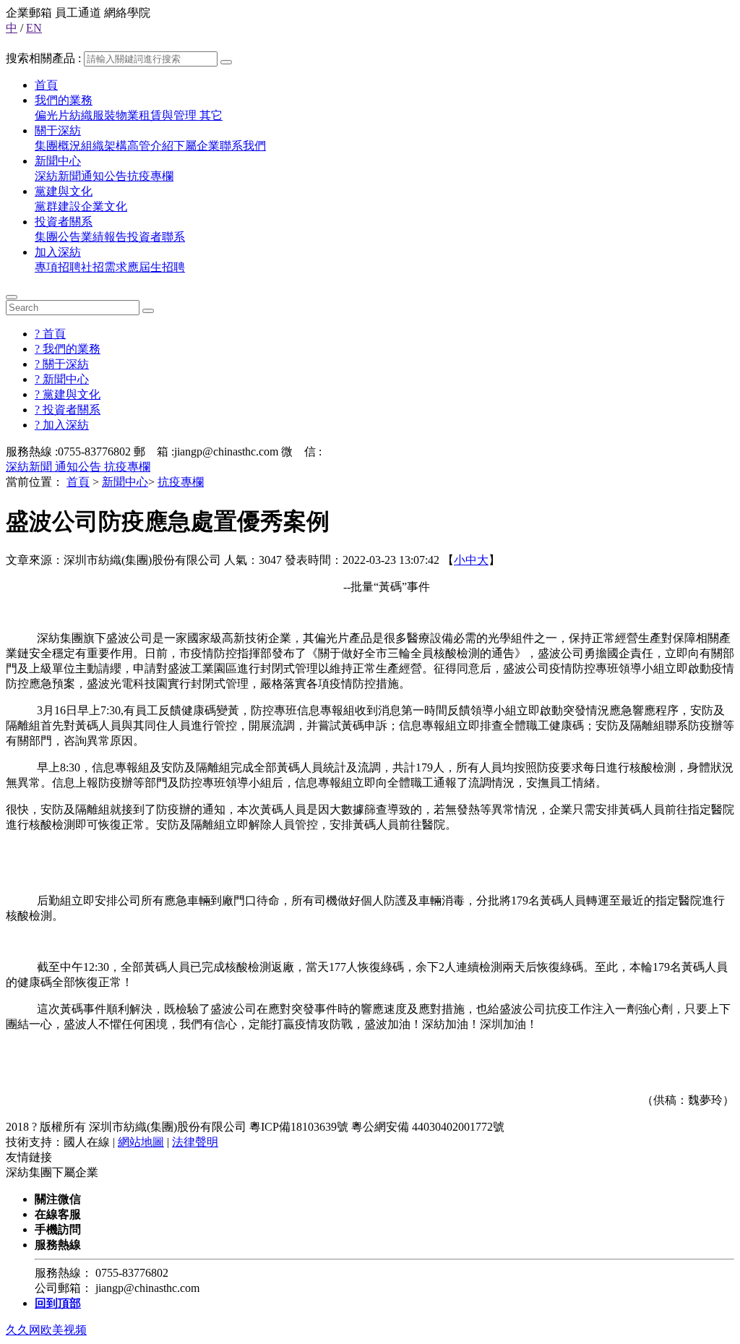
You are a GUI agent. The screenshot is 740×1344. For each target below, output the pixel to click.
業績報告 (104, 237)
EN (34, 28)
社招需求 (104, 267)
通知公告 (104, 176)
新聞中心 (58, 161)
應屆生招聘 (156, 267)
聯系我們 (243, 146)
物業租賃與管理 (157, 115)
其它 (211, 115)
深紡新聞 (58, 176)
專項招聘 (58, 267)
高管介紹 (150, 146)
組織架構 (104, 146)
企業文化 (104, 206)
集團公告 (58, 237)
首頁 (46, 85)
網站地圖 (141, 1142)
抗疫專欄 (150, 176)
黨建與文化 (63, 191)
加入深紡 (58, 252)
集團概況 (58, 146)
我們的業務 (63, 100)
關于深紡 (58, 130)
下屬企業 (196, 146)
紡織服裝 (92, 115)
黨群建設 (58, 206)
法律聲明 (195, 1142)
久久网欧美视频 (46, 1330)
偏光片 (52, 115)
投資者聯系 (156, 237)
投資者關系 (63, 221)
